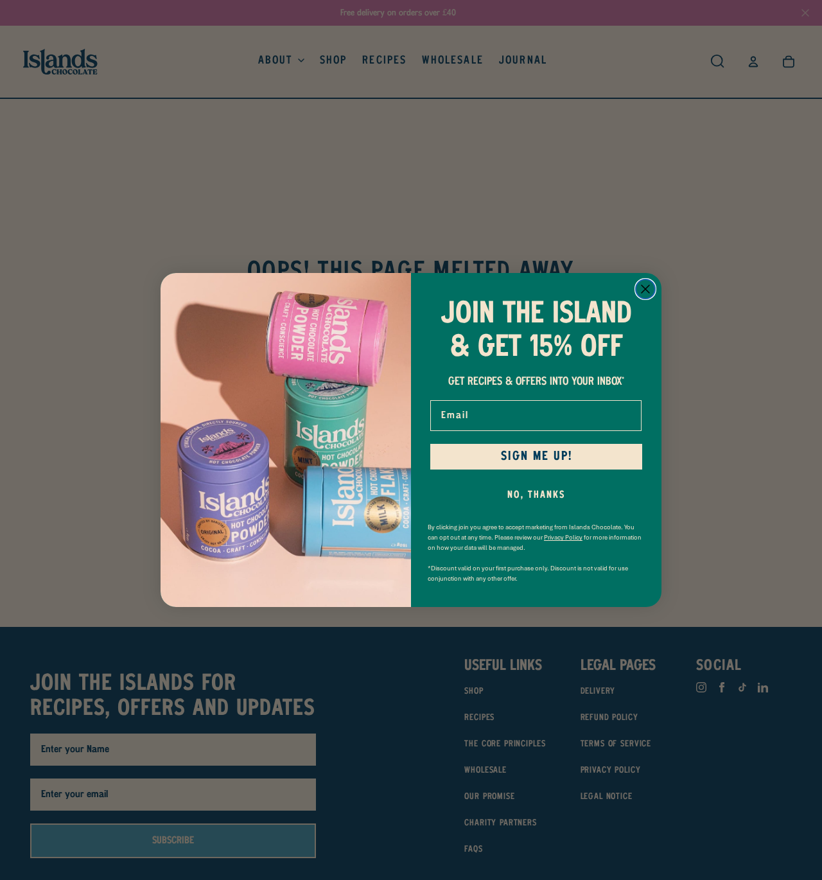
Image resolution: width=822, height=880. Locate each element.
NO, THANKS (536, 495)
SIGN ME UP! (536, 456)
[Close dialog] (645, 289)
